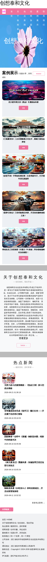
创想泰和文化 (15, 3)
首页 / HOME (7, 520)
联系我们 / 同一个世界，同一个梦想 (16, 536)
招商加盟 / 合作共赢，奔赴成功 (14, 529)
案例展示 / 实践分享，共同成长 (14, 533)
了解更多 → (23, 345)
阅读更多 (38, 73)
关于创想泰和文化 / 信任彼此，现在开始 (18, 523)
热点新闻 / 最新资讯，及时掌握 (14, 526)
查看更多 (23, 338)
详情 (23, 108)
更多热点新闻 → (38, 503)
